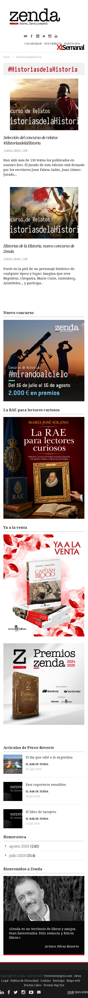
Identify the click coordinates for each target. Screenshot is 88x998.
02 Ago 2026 (34, 769)
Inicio (6, 57)
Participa (59, 981)
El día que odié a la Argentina (49, 757)
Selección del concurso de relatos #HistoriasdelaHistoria (30, 140)
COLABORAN (33, 43)
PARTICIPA (72, 43)
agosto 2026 (19, 846)
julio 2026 (17, 855)
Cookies (45, 981)
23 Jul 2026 (33, 824)
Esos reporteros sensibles (46, 784)
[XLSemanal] (70, 47)
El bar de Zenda (37, 764)
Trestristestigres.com (58, 976)
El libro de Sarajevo (41, 812)
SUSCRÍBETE (53, 43)
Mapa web (73, 981)
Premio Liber (33, 985)
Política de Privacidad (24, 981)
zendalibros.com (15, 151)
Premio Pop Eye (54, 985)
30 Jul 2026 (33, 796)
